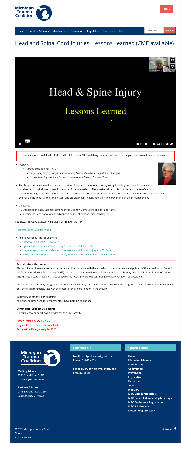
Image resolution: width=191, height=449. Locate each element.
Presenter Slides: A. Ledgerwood (33, 229)
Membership (60, 31)
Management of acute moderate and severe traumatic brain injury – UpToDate (66, 250)
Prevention (77, 31)
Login (166, 9)
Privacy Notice (23, 437)
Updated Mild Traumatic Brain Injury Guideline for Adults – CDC (57, 246)
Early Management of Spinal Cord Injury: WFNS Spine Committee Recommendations (69, 254)
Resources (109, 31)
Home (20, 31)
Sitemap (19, 433)
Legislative (93, 31)
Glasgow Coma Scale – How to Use (41, 242)
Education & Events (38, 31)
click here (115, 155)
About (121, 31)
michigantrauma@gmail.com (97, 356)
